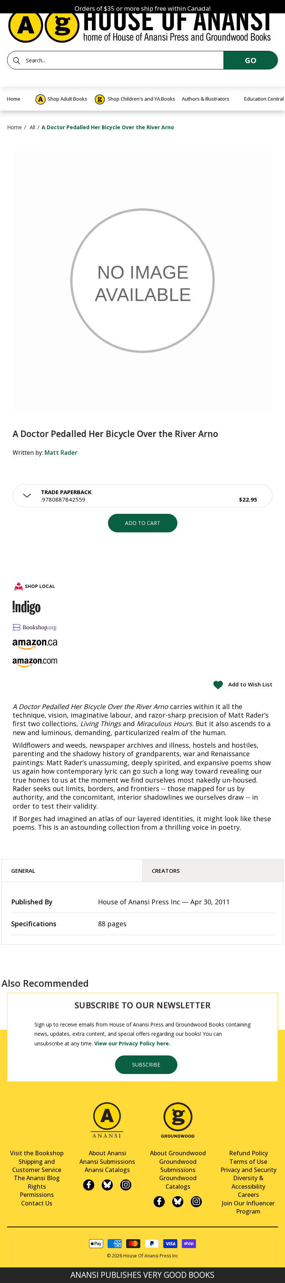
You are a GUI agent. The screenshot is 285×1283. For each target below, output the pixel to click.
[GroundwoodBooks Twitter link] (177, 1201)
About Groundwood (178, 1153)
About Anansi (107, 1153)
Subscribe (146, 1064)
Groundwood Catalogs (178, 1182)
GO (250, 60)
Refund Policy (248, 1153)
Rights (36, 1186)
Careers (248, 1195)
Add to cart (142, 522)
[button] (142, 495)
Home (14, 127)
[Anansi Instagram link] (125, 1185)
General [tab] (23, 870)
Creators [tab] (166, 870)
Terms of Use (248, 1162)
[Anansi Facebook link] (88, 1185)
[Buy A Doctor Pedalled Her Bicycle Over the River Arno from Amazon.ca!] (35, 645)
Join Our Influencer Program (248, 1207)
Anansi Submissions (107, 1162)
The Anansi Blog (37, 1178)
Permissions (37, 1195)
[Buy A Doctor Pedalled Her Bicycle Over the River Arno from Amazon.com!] (35, 663)
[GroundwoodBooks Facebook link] (159, 1201)
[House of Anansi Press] (142, 24)
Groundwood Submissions (178, 1166)
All (32, 127)
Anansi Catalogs (107, 1170)
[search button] (17, 60)
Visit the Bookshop (36, 1153)
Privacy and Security (248, 1170)
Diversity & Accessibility (248, 1182)
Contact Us (36, 1203)
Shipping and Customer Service (36, 1166)
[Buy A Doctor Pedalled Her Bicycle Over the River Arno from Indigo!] (26, 608)
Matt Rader (61, 452)
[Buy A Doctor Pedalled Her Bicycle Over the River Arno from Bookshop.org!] (35, 627)
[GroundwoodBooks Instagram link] (196, 1201)
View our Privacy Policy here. (132, 1043)
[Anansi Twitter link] (107, 1185)
